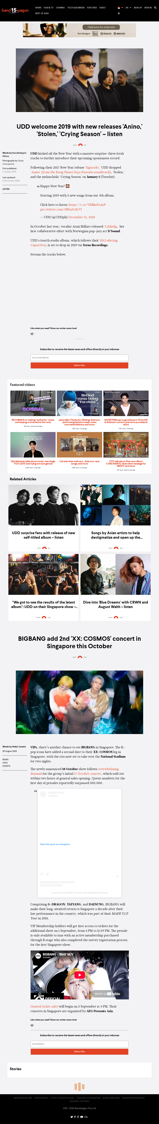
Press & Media (41, 1098)
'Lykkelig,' (111, 226)
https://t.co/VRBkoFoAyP (87, 205)
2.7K (49, 617)
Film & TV (49, 8)
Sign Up (138, 8)
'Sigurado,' (92, 167)
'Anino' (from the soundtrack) (70, 172)
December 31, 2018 (81, 217)
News (38, 8)
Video (102, 8)
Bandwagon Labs (23, 1098)
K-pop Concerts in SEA (62, 1098)
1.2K (85, 657)
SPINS (75, 145)
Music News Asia (111, 1098)
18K (121, 548)
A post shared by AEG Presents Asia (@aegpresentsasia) (80, 892)
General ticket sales (44, 1006)
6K (49, 548)
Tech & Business (75, 8)
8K (85, 145)
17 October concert (87, 773)
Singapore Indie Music (133, 1098)
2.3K (121, 617)
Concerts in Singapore (88, 1098)
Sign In (148, 8)
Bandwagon (15, 11)
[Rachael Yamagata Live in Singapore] (79, 36)
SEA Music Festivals (79, 1101)
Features (92, 8)
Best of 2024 (42, 13)
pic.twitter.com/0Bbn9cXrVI (61, 209)
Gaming (60, 8)
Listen (5, 189)
